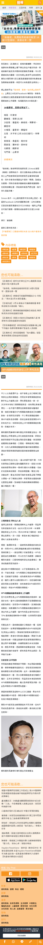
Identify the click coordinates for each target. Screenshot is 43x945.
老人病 (12, 908)
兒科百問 (33, 906)
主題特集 (22, 8)
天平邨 (34, 253)
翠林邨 (24, 253)
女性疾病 (5, 908)
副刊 (37, 8)
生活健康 (24, 903)
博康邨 (15, 253)
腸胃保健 (24, 906)
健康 (4, 8)
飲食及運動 (14, 903)
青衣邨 (5, 257)
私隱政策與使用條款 (23, 931)
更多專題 (29, 908)
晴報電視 (12, 8)
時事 (31, 8)
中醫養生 (33, 903)
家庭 (3, 47)
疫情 (14, 249)
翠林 (14, 257)
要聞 (12, 889)
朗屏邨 (32, 257)
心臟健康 (15, 906)
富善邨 (23, 257)
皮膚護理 (20, 908)
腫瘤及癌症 (5, 906)
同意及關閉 (22, 935)
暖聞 (22, 889)
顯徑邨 (23, 249)
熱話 (17, 889)
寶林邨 (5, 253)
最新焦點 (5, 889)
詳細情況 (8, 159)
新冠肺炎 (6, 261)
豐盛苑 (32, 249)
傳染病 (5, 249)
